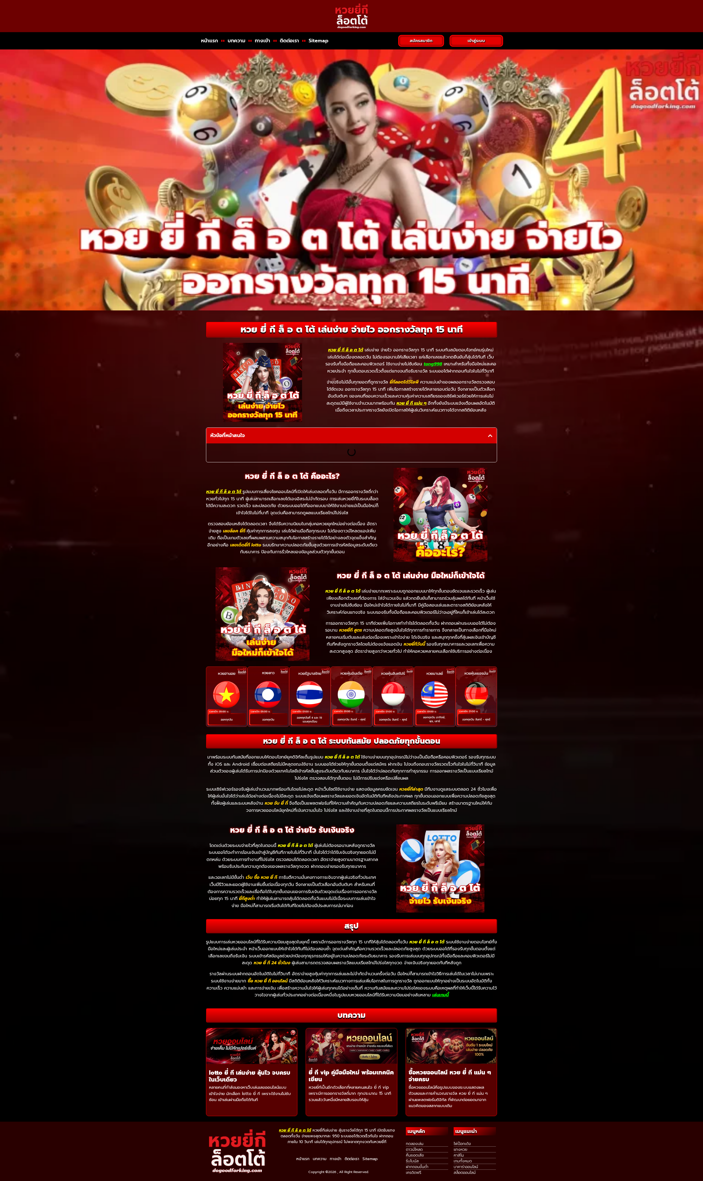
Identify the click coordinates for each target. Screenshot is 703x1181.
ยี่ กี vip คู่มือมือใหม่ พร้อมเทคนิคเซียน (351, 1076)
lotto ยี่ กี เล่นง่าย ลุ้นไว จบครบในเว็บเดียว (249, 1076)
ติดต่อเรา (289, 41)
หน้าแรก (209, 41)
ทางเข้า (262, 41)
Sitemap (318, 41)
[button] (490, 435)
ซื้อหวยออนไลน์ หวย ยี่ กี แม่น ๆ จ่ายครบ (450, 1076)
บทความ (236, 41)
